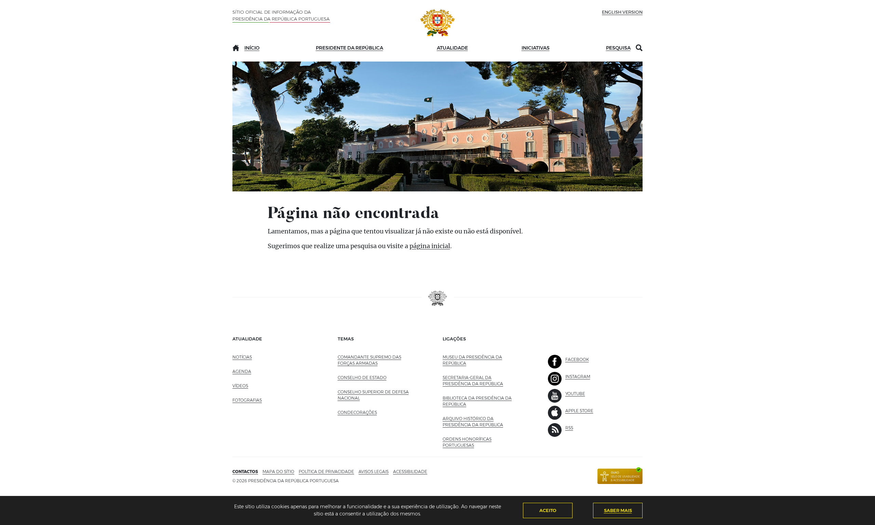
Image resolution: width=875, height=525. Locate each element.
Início (251, 48)
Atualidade (452, 48)
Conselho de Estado (362, 377)
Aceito (547, 510)
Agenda (241, 371)
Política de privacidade (326, 471)
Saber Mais (618, 510)
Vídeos (240, 385)
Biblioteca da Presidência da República (477, 401)
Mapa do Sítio (278, 471)
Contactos (245, 471)
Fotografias (247, 400)
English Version (622, 12)
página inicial (429, 246)
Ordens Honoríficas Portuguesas (473, 442)
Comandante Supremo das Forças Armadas (369, 360)
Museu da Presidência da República (472, 360)
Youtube (575, 393)
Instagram (577, 376)
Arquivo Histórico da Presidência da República (482, 421)
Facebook (577, 359)
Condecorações (357, 412)
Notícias (242, 357)
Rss (569, 427)
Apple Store (579, 410)
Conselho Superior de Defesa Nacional (373, 395)
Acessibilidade (410, 471)
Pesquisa (618, 48)
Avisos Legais (374, 471)
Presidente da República (349, 48)
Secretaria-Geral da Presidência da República (482, 380)
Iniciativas (536, 48)
